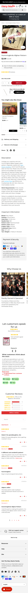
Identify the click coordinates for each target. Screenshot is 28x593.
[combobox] (14, 10)
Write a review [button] (14, 412)
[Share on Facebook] (10, 150)
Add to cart (19, 83)
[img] (14, 329)
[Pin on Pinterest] (14, 150)
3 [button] (14, 520)
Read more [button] (18, 458)
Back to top (14, 537)
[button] (22, 10)
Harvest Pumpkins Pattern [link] (7, 117)
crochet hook (8, 181)
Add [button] (13, 130)
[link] (9, 108)
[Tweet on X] (7, 150)
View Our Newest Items (19, 2)
